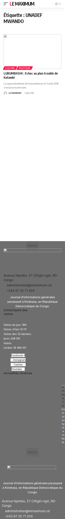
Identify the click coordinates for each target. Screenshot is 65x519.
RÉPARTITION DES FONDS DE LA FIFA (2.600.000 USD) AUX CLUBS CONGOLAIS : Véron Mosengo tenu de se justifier (32, 416)
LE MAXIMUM (15, 93)
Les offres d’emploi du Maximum (27, 388)
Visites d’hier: (12, 329)
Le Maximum (22, 4)
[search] (49, 4)
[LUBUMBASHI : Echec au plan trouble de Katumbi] (32, 51)
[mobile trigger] (7, 4)
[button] (32, 245)
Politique (24, 68)
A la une (10, 68)
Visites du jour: (13, 324)
